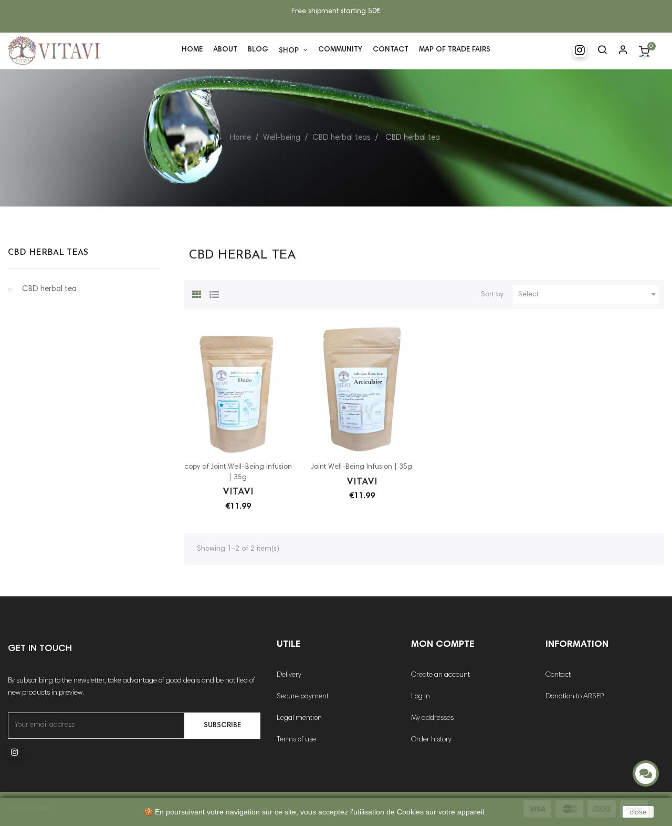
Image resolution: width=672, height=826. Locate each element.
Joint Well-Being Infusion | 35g (361, 467)
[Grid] (197, 293)
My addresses (432, 718)
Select (588, 294)
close (638, 812)
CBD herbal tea (49, 289)
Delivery (289, 675)
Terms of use (296, 740)
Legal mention (299, 718)
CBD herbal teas (48, 253)
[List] (214, 293)
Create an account (440, 675)
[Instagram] (582, 51)
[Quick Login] (623, 51)
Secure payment (303, 696)
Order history (431, 740)
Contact (558, 675)
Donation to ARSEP (574, 696)
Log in (420, 696)
